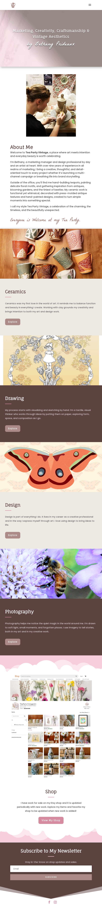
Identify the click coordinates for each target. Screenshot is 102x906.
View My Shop (51, 820)
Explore (12, 322)
